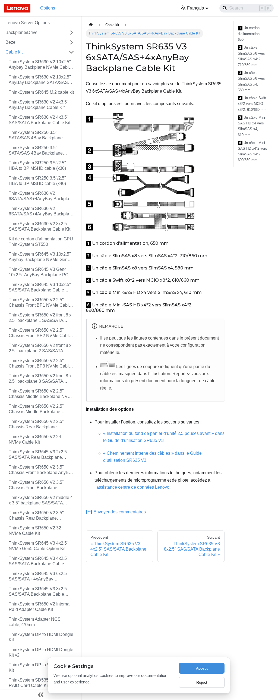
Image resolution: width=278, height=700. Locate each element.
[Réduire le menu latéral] (40, 694)
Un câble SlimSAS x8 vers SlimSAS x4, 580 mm (251, 81)
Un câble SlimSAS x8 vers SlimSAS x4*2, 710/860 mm (251, 56)
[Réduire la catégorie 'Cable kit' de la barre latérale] (71, 52)
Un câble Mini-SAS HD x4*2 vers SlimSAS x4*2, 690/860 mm (252, 151)
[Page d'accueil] (91, 25)
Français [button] (195, 8)
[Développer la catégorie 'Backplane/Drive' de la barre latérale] (71, 32)
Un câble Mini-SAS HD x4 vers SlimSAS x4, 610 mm (252, 126)
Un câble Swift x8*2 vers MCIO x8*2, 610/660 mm (252, 104)
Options (47, 8)
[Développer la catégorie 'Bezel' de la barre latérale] (71, 42)
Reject (201, 682)
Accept (202, 668)
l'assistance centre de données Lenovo (131, 487)
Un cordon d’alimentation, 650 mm (249, 34)
